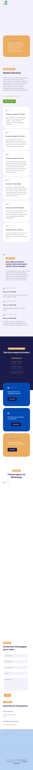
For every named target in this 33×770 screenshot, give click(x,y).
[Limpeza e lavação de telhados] (5, 2)
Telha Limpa (21, 760)
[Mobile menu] (30, 2)
